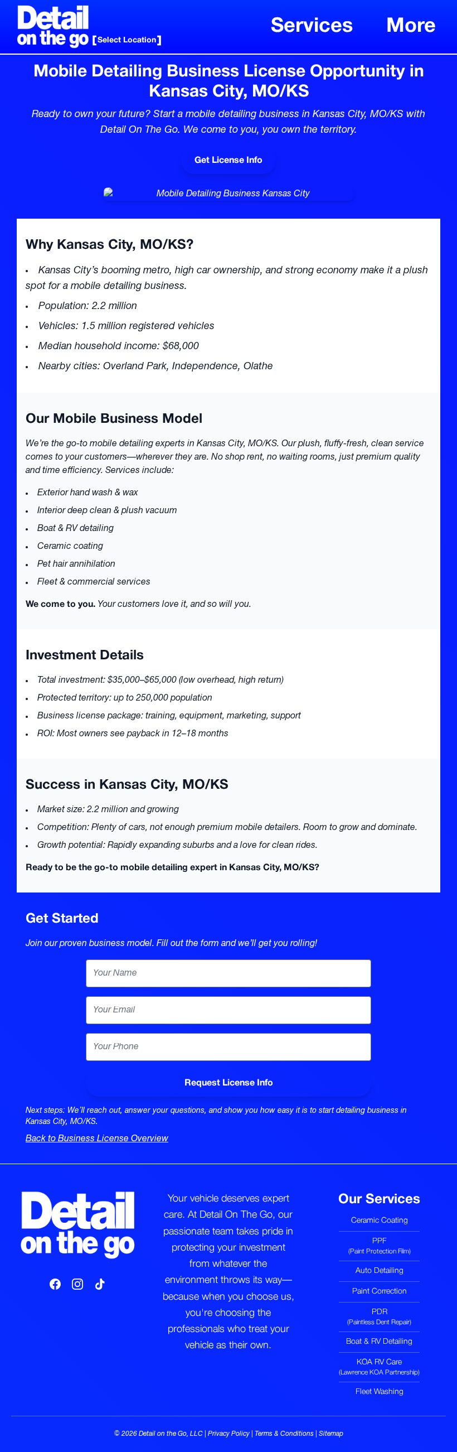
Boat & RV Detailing (379, 1341)
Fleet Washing (379, 1392)
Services (312, 26)
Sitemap (331, 1434)
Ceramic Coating (379, 1220)
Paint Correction (379, 1291)
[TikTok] (99, 1284)
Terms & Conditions (284, 1434)
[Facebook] (55, 1284)
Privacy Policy (229, 1434)
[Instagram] (77, 1284)
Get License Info (228, 161)
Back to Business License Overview (97, 1139)
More (411, 26)
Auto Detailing (379, 1271)
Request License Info (228, 1083)
